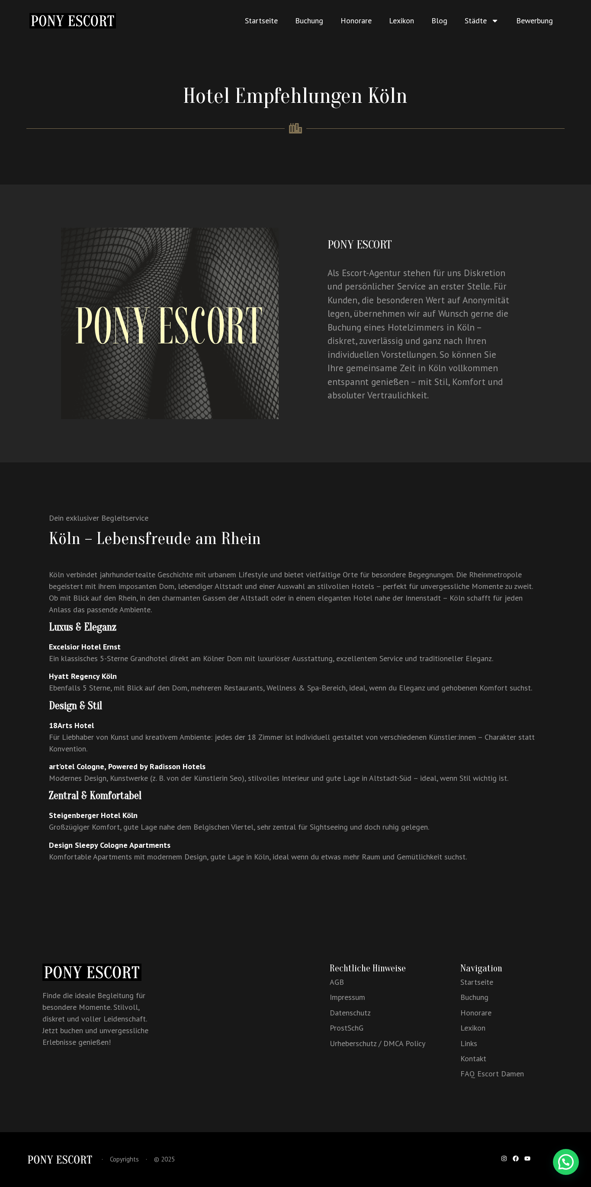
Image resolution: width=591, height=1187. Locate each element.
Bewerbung (534, 20)
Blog (439, 20)
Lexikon (401, 20)
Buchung (309, 20)
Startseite (261, 20)
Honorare (356, 20)
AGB (337, 982)
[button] (566, 1162)
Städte (476, 20)
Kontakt (473, 1058)
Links (468, 1043)
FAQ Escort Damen (492, 1074)
